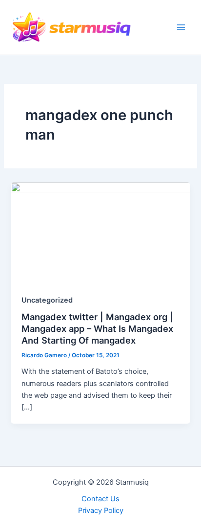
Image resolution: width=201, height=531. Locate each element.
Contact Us (100, 498)
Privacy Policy (100, 510)
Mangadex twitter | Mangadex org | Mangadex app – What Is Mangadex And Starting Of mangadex (97, 328)
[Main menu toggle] (181, 27)
